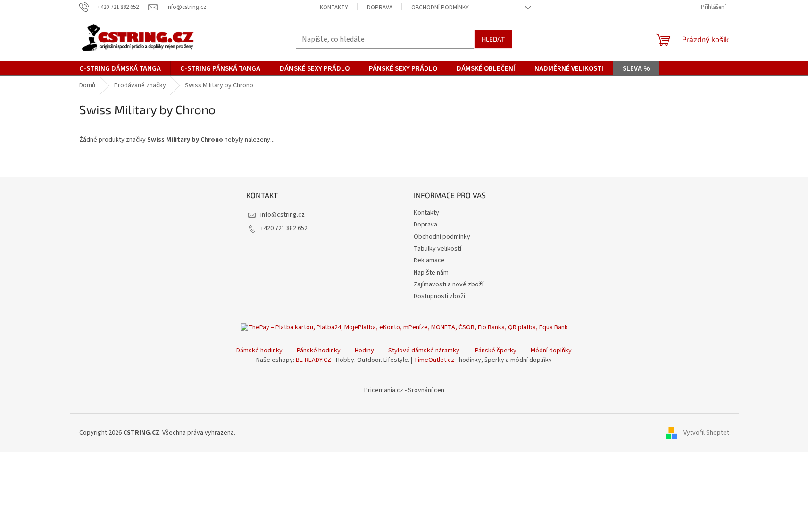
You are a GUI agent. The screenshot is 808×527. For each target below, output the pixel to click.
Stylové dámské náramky (423, 350)
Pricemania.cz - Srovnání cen (404, 390)
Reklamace (429, 260)
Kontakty (334, 7)
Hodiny (364, 350)
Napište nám (431, 272)
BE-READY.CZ (313, 360)
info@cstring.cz (282, 214)
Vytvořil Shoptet (706, 432)
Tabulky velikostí (437, 248)
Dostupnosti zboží (439, 296)
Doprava (379, 7)
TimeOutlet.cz (434, 360)
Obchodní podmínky (440, 7)
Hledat (493, 39)
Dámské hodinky (259, 350)
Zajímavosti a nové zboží (448, 284)
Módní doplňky (551, 350)
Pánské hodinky (319, 350)
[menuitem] (120, 68)
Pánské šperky (495, 350)
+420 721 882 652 (284, 228)
